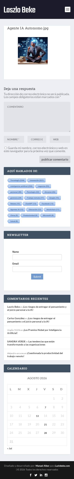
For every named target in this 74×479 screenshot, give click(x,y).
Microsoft (48, 215)
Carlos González (16, 318)
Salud (14, 221)
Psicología (33, 192)
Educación (35, 209)
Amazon (50, 192)
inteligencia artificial (21, 186)
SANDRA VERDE (16, 341)
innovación (37, 180)
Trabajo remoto (35, 198)
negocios (43, 186)
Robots (15, 203)
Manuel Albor (42, 465)
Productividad (30, 215)
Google (54, 198)
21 (45, 424)
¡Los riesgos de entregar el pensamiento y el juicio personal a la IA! (31, 320)
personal (15, 192)
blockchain (53, 209)
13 (37, 415)
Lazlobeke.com (62, 465)
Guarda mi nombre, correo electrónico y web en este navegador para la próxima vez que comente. (35, 149)
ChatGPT (30, 203)
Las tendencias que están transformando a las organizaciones (31, 343)
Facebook (47, 203)
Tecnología (17, 180)
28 (45, 432)
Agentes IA (16, 209)
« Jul (9, 448)
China (14, 215)
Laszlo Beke (13, 306)
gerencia (15, 198)
